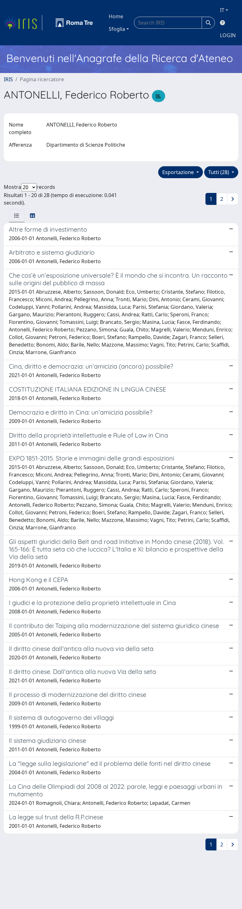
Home (116, 16)
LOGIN (228, 35)
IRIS (8, 79)
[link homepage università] (74, 22)
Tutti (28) (219, 172)
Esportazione (178, 172)
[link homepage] (23, 22)
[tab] (17, 215)
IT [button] (222, 10)
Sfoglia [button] (117, 28)
